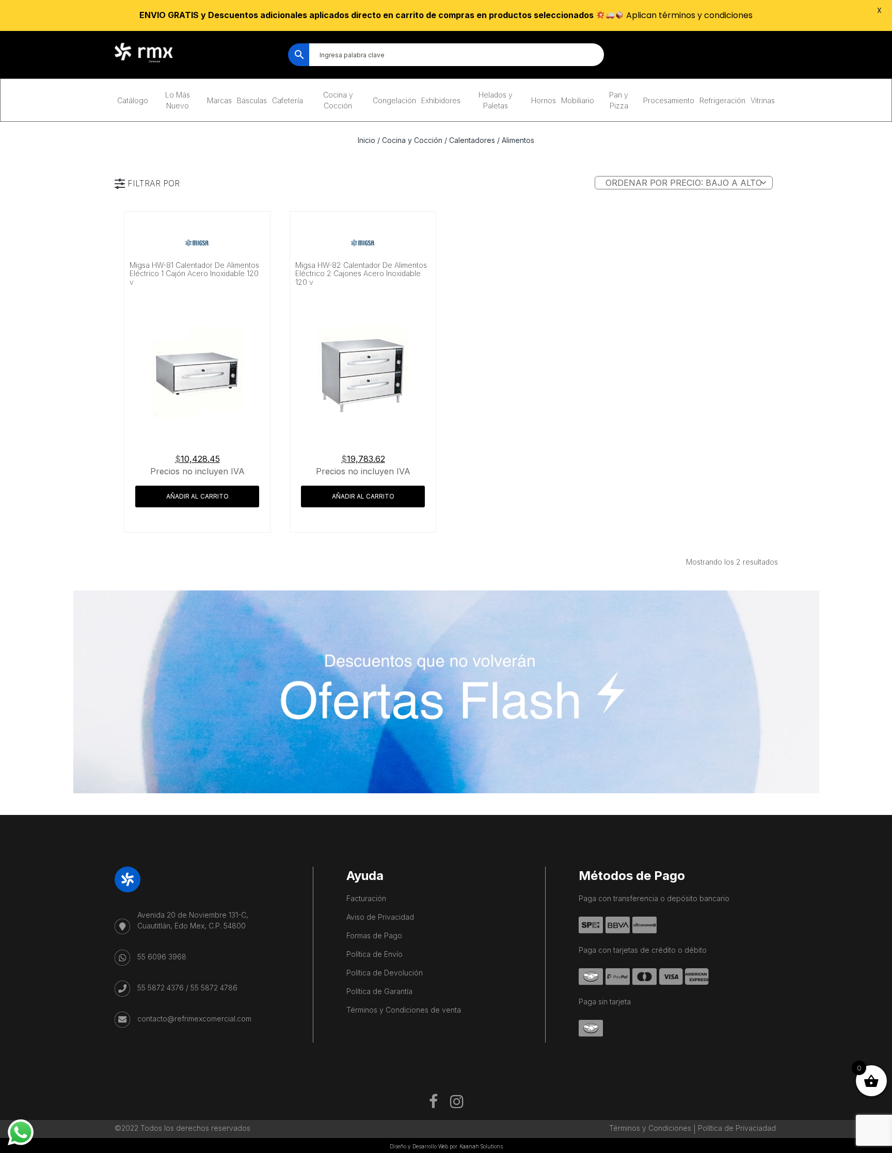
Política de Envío (374, 954)
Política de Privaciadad (737, 1128)
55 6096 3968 (161, 956)
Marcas (219, 100)
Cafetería (287, 100)
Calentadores (472, 140)
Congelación (394, 100)
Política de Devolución (384, 972)
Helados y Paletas (496, 100)
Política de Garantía (379, 991)
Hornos (543, 100)
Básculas (252, 100)
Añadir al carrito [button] (197, 496)
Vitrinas (763, 100)
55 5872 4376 (160, 987)
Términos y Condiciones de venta (403, 1009)
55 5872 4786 (213, 987)
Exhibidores (440, 100)
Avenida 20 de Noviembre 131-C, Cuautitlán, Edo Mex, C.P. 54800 (192, 920)
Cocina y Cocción (338, 100)
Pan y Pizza (618, 100)
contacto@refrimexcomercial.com (194, 1018)
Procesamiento (668, 100)
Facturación (366, 898)
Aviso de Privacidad (380, 916)
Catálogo (132, 100)
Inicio (366, 140)
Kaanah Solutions (481, 1146)
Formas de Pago (374, 935)
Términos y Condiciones (650, 1128)
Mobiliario (577, 100)
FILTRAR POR (154, 183)
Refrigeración (722, 100)
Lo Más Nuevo (177, 100)
